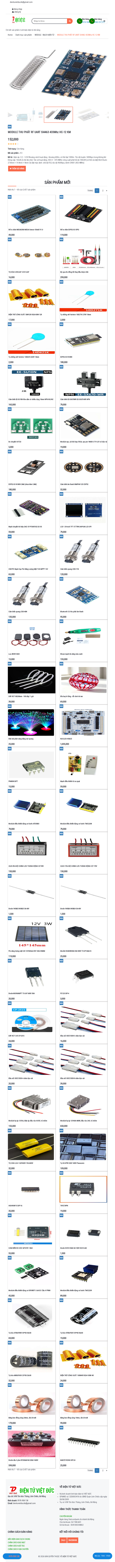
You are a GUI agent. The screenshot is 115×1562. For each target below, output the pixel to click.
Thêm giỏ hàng (17, 168)
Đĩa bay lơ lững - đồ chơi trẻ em (71, 696)
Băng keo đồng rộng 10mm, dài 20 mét (74, 1418)
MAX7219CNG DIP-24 (67, 1460)
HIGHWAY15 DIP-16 (15, 1206)
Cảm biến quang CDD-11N (69, 569)
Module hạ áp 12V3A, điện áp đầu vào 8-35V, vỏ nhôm (28, 1121)
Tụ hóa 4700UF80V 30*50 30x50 (20, 1333)
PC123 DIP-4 (64, 993)
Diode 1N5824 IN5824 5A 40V (70, 909)
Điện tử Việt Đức (70, 1556)
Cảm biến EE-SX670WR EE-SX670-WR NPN (75, 399)
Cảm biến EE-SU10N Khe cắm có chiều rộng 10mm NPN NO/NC (31, 399)
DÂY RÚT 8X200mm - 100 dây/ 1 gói (21, 696)
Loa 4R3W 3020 (14, 654)
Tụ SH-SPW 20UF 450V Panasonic (72, 1163)
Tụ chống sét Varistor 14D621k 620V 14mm (24, 357)
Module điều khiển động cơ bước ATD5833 (24, 824)
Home (10, 35)
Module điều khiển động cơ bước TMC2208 (76, 824)
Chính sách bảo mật (16, 1542)
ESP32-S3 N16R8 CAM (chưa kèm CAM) (23, 484)
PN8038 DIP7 (13, 781)
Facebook (73, 1540)
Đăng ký (17, 12)
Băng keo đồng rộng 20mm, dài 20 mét (22, 1418)
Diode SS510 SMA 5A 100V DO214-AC (73, 1248)
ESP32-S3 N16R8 (66, 357)
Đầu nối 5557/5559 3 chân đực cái (72, 1036)
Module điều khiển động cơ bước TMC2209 (76, 1290)
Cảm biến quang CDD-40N (18, 612)
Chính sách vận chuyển (18, 1549)
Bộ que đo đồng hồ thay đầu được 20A (74, 272)
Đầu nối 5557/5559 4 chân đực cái (21, 1078)
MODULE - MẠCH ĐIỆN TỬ (44, 35)
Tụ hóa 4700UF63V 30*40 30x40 (71, 1333)
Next (105, 74)
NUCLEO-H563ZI (66, 739)
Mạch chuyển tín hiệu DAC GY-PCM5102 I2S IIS (25, 527)
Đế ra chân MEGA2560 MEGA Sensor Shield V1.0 (26, 230)
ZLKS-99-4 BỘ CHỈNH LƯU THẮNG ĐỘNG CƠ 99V (26, 866)
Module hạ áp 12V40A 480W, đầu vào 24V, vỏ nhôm (78, 1121)
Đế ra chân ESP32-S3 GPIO (69, 230)
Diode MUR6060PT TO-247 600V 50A (21, 993)
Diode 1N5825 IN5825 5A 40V (19, 909)
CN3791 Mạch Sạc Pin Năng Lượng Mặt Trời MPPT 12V (28, 569)
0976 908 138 (18, 1500)
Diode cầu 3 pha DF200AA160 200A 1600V (23, 1460)
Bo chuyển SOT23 (15, 442)
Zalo (63, 1540)
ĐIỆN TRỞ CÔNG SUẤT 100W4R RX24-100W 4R (77, 1375)
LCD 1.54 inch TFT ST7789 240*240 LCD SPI (75, 527)
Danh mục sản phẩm (24, 35)
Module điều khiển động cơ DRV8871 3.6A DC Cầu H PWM (29, 1290)
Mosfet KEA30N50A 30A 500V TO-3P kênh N (75, 951)
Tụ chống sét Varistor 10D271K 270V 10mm (75, 314)
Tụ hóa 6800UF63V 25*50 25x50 (20, 1375)
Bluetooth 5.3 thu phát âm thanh (71, 612)
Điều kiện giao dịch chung (19, 1539)
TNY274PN (64, 1206)
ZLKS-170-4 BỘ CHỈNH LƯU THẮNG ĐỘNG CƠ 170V (78, 866)
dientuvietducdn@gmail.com (22, 1503)
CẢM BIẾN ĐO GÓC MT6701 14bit (21, 1248)
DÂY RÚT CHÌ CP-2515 (16, 1036)
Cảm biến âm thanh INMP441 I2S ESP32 (74, 484)
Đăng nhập (17, 9)
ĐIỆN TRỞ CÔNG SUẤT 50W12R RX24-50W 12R (25, 314)
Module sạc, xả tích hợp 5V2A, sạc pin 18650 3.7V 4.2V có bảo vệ (83, 442)
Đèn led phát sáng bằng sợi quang (21, 739)
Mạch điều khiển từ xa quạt (70, 781)
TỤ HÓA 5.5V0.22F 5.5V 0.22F (19, 272)
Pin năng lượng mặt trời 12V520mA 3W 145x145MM (27, 951)
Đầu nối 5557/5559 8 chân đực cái (72, 1078)
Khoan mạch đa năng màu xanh (71, 654)
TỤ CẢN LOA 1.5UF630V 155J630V (21, 1163)
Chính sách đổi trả (16, 1546)
